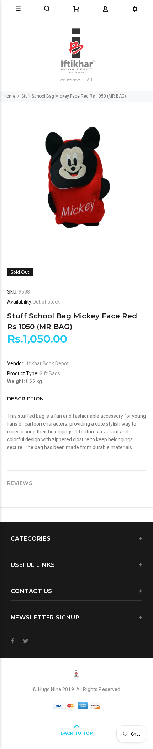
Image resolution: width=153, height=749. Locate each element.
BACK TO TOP (76, 733)
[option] (76, 178)
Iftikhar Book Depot (47, 363)
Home (9, 96)
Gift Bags (49, 373)
